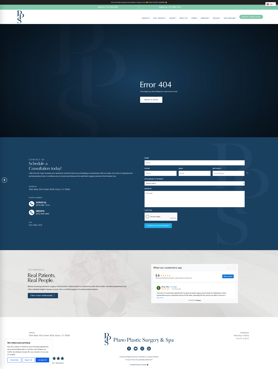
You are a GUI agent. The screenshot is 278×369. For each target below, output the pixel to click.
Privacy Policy (130, 360)
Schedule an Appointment (158, 226)
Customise (14, 360)
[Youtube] (136, 349)
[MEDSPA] (31, 212)
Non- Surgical (159, 18)
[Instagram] (142, 349)
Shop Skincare (229, 18)
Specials (216, 18)
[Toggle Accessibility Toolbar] (4, 180)
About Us (183, 18)
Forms (193, 18)
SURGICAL (41, 202)
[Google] (149, 349)
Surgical (145, 18)
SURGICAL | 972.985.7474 (170, 7)
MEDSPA (40, 211)
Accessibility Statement (144, 360)
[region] (28, 352)
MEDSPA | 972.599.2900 (108, 7)
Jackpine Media (152, 357)
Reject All (28, 360)
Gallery (172, 18)
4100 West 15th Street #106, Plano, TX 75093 (49, 189)
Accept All (42, 360)
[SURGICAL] (31, 204)
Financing (204, 18)
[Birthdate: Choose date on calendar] (247, 173)
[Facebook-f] (129, 349)
